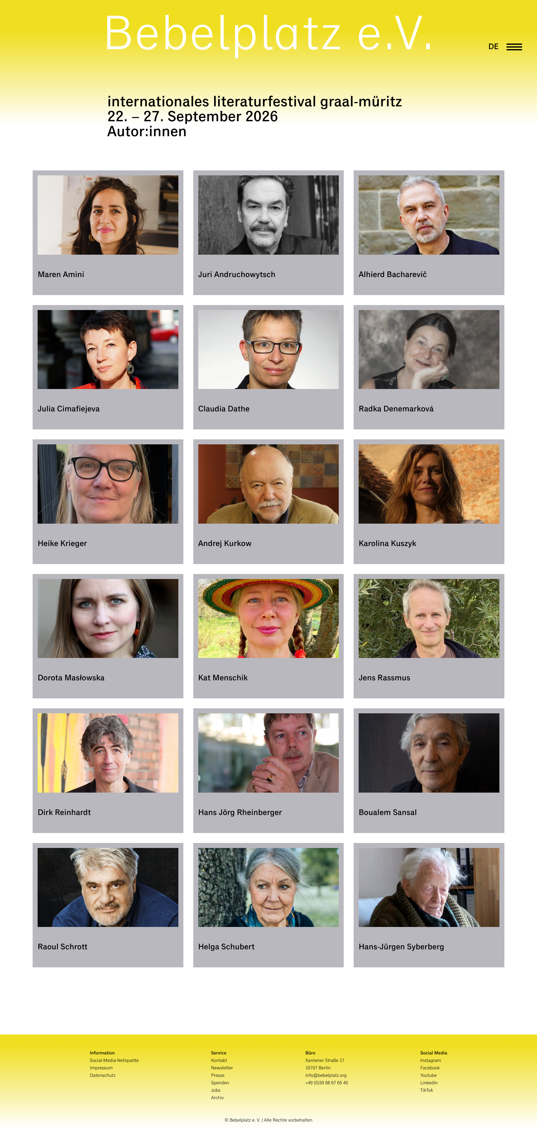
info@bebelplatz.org (326, 1075)
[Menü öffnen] (514, 47)
